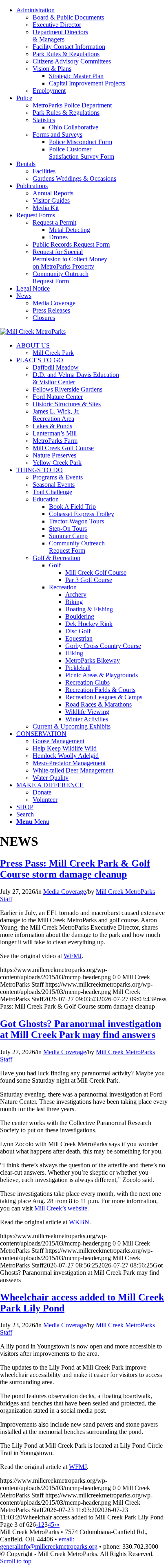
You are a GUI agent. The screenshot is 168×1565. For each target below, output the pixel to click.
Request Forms (35, 215)
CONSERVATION (41, 733)
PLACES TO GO (39, 360)
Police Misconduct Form (80, 141)
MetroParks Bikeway (92, 660)
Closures (44, 317)
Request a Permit (54, 222)
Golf (55, 565)
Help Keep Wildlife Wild (65, 748)
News (23, 295)
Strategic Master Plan (76, 75)
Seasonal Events (54, 484)
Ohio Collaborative (73, 127)
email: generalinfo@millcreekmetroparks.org (48, 1543)
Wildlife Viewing (87, 711)
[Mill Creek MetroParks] (33, 331)
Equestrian (79, 638)
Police (24, 97)
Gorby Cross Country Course (103, 645)
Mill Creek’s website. (61, 1208)
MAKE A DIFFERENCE (50, 784)
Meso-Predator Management (69, 763)
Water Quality (51, 777)
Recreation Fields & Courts (100, 689)
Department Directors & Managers (60, 35)
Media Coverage (54, 303)
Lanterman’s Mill (55, 433)
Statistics (44, 119)
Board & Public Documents (68, 17)
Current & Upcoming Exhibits (72, 726)
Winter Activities (86, 719)
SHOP (24, 806)
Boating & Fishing (89, 609)
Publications (32, 185)
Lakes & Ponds (52, 425)
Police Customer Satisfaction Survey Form (81, 153)
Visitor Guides (51, 200)
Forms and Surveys (57, 134)
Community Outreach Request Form (60, 277)
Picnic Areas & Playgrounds (101, 675)
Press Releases (51, 310)
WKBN (79, 1222)
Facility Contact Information (69, 46)
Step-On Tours (68, 528)
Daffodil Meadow (56, 367)
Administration (35, 10)
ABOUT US (33, 345)
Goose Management (58, 741)
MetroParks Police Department (72, 105)
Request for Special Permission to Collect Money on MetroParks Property (70, 259)
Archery (75, 594)
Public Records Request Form (71, 244)
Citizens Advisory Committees (72, 61)
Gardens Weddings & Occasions (74, 178)
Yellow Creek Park (57, 462)
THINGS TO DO (39, 469)
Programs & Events (58, 477)
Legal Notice (33, 288)
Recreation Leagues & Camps (103, 697)
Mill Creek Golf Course (63, 447)
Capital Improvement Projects (87, 83)
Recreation (63, 587)
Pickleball (78, 667)
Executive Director (57, 24)
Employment (49, 90)
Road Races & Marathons (98, 704)
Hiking (74, 653)
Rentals (25, 163)
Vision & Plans (52, 68)
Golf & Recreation (56, 557)
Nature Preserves (54, 455)
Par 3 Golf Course (88, 579)
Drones (58, 237)
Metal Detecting (69, 229)
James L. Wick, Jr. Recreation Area (56, 415)
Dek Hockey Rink (89, 623)
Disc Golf (78, 631)
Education (46, 499)
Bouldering (79, 616)
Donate (42, 792)
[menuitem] (92, 50)
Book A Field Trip (72, 506)
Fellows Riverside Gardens (67, 389)
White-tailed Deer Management (73, 770)
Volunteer (45, 799)
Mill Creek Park (53, 352)
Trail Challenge (52, 491)
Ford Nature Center (58, 396)
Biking (74, 601)
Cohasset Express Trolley (81, 513)
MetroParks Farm (55, 440)
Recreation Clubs (87, 682)
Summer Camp (68, 535)
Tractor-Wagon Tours (76, 521)
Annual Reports (53, 193)
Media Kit (46, 207)
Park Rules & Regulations (66, 53)
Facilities (44, 171)
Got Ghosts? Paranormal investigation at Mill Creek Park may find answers (80, 1029)
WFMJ (73, 955)
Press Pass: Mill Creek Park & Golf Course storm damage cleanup (75, 869)
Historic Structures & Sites (67, 404)
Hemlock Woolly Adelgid (66, 755)
